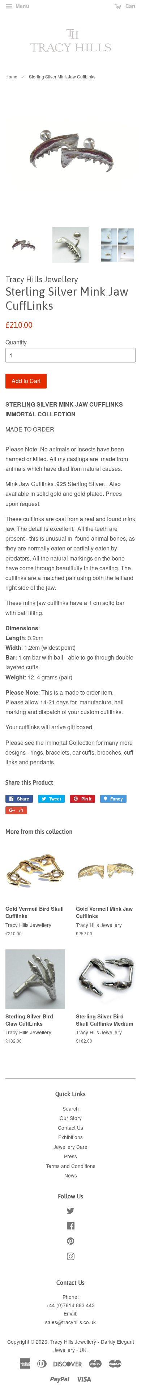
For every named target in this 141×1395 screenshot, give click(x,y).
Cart (130, 5)
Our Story (71, 1117)
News (70, 1175)
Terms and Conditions (70, 1165)
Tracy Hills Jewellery (73, 1341)
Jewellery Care (70, 1146)
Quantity (16, 342)
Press (70, 1156)
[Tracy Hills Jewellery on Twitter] (70, 1211)
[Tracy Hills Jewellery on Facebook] (71, 1227)
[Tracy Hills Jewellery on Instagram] (70, 1257)
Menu (21, 5)
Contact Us (70, 1127)
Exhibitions (70, 1137)
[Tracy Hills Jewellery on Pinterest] (70, 1242)
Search (71, 1108)
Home (11, 76)
